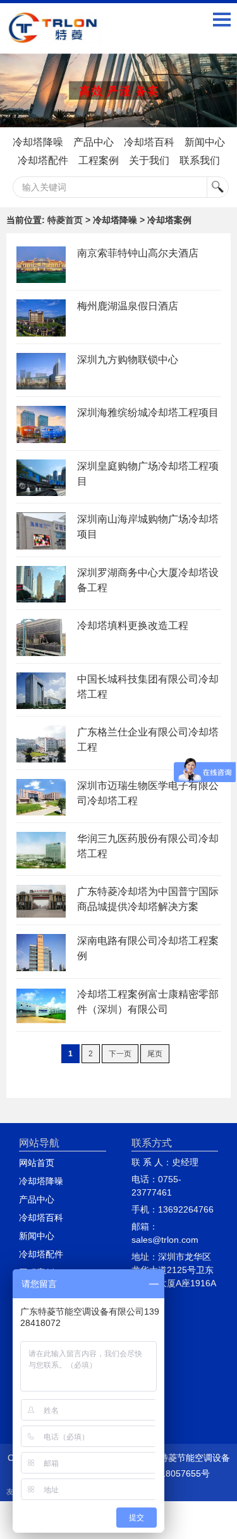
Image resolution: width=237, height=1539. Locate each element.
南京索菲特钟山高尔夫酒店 (137, 253)
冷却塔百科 (149, 142)
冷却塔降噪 (38, 142)
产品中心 (93, 142)
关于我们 (149, 160)
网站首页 (36, 1163)
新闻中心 (205, 142)
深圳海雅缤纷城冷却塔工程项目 (148, 412)
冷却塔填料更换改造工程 (132, 625)
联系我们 (199, 160)
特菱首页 (65, 220)
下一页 (120, 1053)
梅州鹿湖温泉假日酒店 (127, 306)
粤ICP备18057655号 (169, 1473)
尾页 (154, 1053)
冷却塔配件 (43, 160)
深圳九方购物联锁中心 (127, 359)
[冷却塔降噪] (118, 90)
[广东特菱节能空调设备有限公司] (53, 35)
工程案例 (98, 160)
